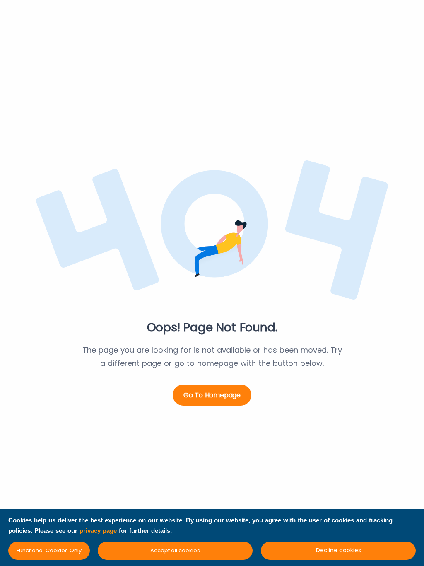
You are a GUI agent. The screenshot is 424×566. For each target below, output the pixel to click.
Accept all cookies (175, 550)
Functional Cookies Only (49, 550)
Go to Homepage (212, 395)
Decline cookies (338, 550)
